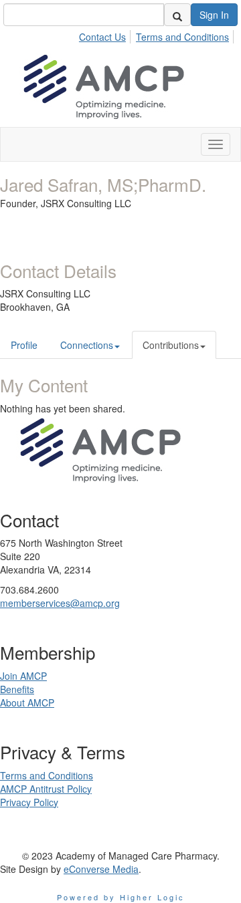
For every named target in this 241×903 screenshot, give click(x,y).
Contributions (171, 345)
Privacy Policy (29, 802)
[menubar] (158, 34)
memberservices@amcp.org (60, 603)
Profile (24, 345)
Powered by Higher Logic (121, 897)
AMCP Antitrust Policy (46, 788)
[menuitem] (106, 34)
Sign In (214, 14)
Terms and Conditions (182, 36)
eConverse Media (101, 869)
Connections (86, 345)
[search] (177, 14)
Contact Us (102, 36)
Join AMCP (23, 675)
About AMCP (27, 702)
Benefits (17, 689)
